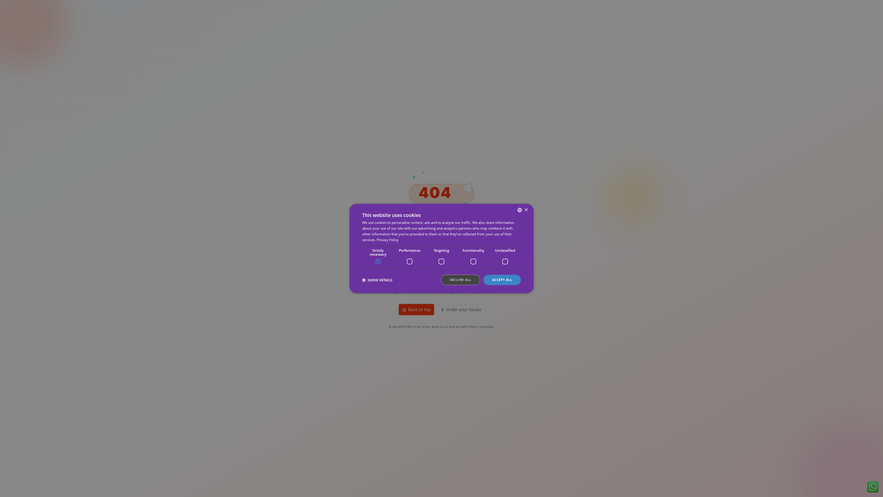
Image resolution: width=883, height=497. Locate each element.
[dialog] (441, 248)
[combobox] (519, 210)
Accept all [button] (502, 279)
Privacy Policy (387, 239)
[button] (377, 280)
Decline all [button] (460, 279)
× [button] (526, 209)
